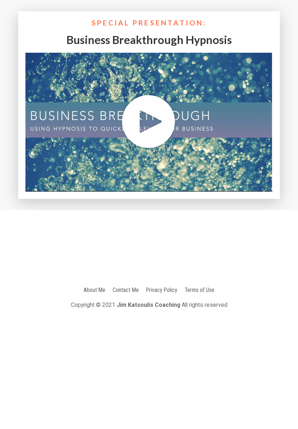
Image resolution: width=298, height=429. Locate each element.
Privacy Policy (161, 289)
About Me (94, 289)
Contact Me (126, 289)
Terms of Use (199, 289)
